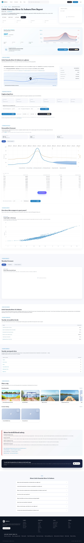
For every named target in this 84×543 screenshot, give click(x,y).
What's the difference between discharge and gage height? (28, 498)
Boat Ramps (40, 527)
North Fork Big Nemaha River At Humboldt (9, 329)
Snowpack (24, 522)
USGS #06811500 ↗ (9, 11)
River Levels (25, 526)
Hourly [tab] (4, 264)
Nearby (23, 17)
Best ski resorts (7, 536)
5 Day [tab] (4, 141)
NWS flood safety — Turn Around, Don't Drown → (11, 453)
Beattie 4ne (4, 371)
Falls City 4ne (5, 362)
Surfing (39, 531)
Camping (39, 526)
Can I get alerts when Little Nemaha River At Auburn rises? (28, 510)
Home (2, 6)
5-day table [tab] (10, 264)
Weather (54, 527)
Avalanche (24, 527)
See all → (81, 388)
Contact (69, 527)
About (69, 522)
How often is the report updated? (23, 494)
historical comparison (27, 70)
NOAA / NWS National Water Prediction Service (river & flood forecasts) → (15, 448)
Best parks (24, 536)
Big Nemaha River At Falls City (7, 339)
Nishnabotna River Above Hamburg (8, 332)
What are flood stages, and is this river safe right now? (27, 506)
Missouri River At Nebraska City (7, 334)
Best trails (67, 536)
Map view (17, 17)
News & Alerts (55, 523)
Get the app (76, 463)
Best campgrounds (16, 536)
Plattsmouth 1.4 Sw (5, 369)
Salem (4, 364)
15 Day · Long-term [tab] (10, 141)
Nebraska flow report (42, 70)
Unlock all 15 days (42, 192)
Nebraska (9, 6)
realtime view (20, 70)
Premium (69, 523)
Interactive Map (55, 522)
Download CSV (73, 49)
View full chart (62, 49)
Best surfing (72, 536)
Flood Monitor (55, 526)
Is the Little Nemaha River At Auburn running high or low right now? (29, 486)
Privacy (69, 526)
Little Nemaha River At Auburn (7, 327)
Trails (39, 530)
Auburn (4, 359)
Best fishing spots (31, 536)
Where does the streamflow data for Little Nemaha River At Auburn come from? (32, 490)
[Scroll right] (81, 395)
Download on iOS (6, 528)
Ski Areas (39, 522)
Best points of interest (59, 536)
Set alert (11, 17)
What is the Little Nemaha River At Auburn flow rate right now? (28, 482)
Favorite (4, 17)
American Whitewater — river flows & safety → (11, 451)
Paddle (39, 523)
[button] (17, 392)
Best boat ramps (39, 536)
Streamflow (5, 6)
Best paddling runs (49, 536)
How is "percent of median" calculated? (24, 502)
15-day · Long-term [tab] (18, 264)
